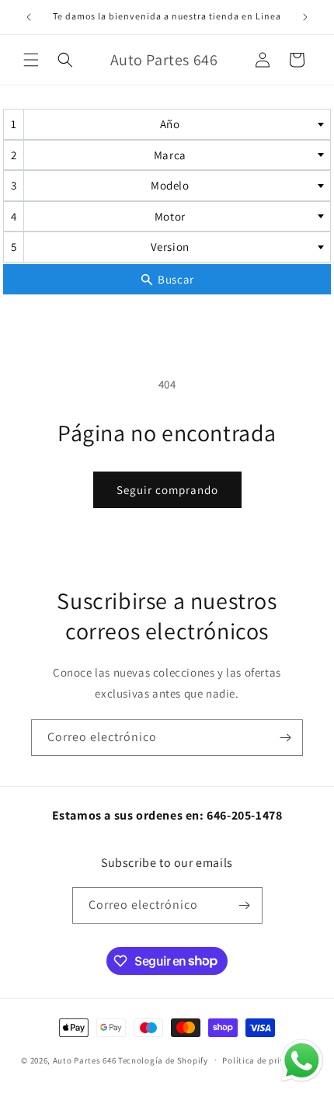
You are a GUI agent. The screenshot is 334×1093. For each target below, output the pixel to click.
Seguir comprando (167, 489)
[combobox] (166, 124)
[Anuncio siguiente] (305, 17)
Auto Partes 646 (85, 1059)
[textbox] (174, 124)
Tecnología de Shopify (163, 1059)
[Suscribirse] (285, 737)
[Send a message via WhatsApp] (301, 1060)
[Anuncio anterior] (29, 17)
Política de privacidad (267, 1060)
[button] (31, 60)
